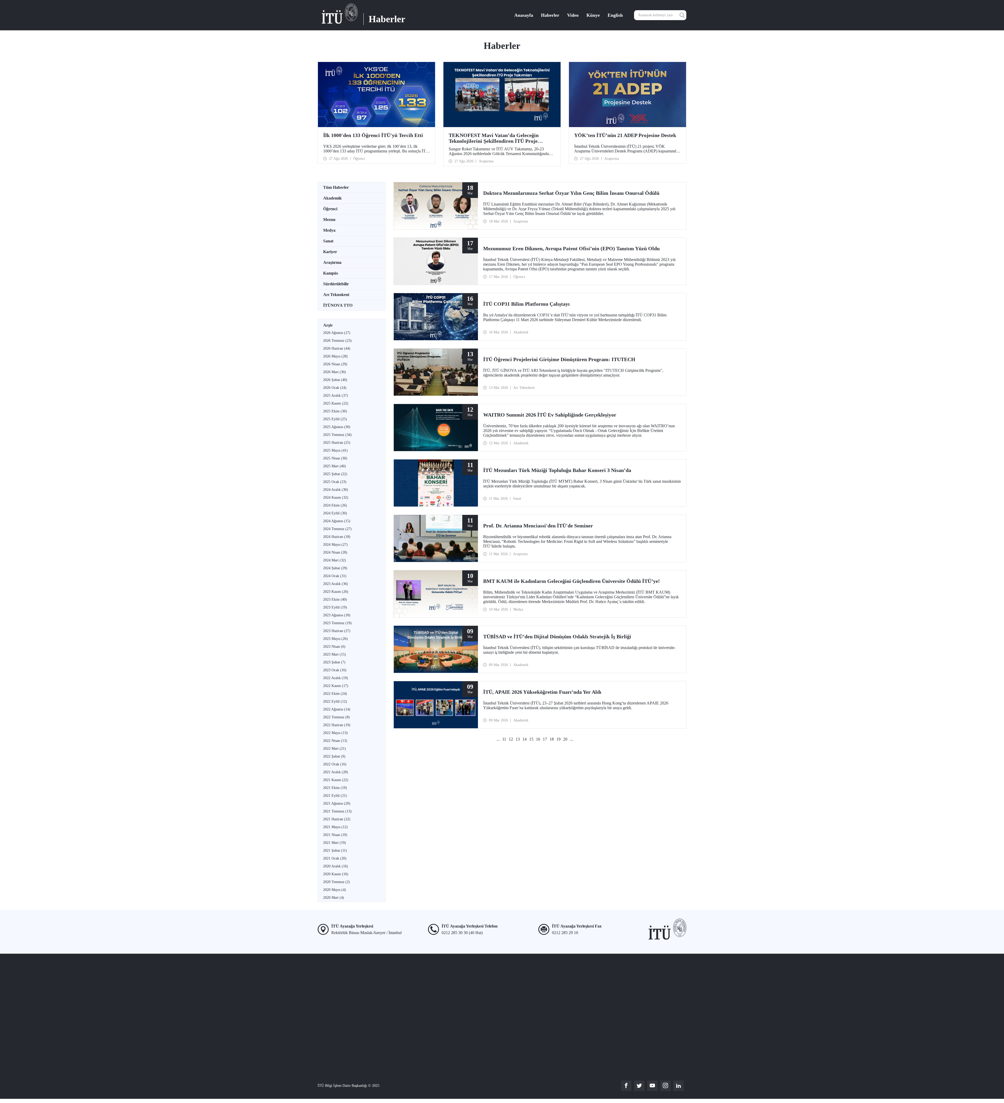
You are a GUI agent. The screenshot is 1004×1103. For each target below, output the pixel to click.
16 (538, 739)
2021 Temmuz (337, 811)
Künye (593, 15)
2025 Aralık (335, 395)
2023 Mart (334, 654)
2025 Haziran (336, 443)
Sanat (328, 241)
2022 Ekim (335, 694)
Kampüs (330, 273)
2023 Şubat (334, 662)
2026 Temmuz (337, 341)
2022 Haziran (336, 725)
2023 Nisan (334, 647)
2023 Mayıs (335, 639)
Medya (329, 230)
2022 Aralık (335, 678)
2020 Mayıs (334, 890)
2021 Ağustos (336, 803)
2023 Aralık (335, 584)
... (498, 739)
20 (565, 739)
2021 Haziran (336, 819)
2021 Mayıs (335, 827)
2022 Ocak (334, 764)
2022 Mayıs (335, 733)
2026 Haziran (336, 348)
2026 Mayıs (335, 356)
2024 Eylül (335, 513)
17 (545, 739)
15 (531, 739)
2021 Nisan (335, 835)
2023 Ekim (335, 599)
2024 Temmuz (337, 529)
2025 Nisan (335, 458)
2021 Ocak (334, 858)
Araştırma (332, 262)
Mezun (329, 219)
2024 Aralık (335, 490)
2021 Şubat (335, 850)
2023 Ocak (334, 670)
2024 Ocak (334, 576)
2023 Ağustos (336, 615)
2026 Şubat (335, 380)
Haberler (550, 15)
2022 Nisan (335, 741)
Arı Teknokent (336, 294)
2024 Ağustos (336, 521)
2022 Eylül (335, 701)
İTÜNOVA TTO (337, 305)
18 (552, 739)
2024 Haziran (336, 537)
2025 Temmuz (337, 435)
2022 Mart (334, 749)
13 (518, 739)
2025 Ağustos (336, 427)
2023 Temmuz (337, 623)
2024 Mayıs (335, 545)
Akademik (332, 198)
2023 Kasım (335, 592)
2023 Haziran (336, 631)
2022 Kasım (335, 686)
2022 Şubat (334, 756)
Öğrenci (330, 209)
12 (511, 739)
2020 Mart (333, 898)
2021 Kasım (335, 780)
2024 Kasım (335, 497)
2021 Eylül (335, 796)
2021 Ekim (335, 788)
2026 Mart (334, 372)
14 (524, 739)
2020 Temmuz (336, 882)
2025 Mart (334, 466)
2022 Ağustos (336, 709)
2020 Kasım (335, 874)
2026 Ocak (334, 388)
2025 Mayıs (335, 450)
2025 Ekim (335, 411)
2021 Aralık (335, 772)
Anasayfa (523, 15)
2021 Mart (334, 843)
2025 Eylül (335, 419)
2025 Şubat (335, 474)
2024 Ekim (335, 505)
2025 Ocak (334, 482)
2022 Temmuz (336, 717)
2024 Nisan (335, 552)
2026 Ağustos (336, 333)
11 (504, 739)
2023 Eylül (335, 607)
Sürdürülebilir (336, 284)
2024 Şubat (335, 568)
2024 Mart (334, 560)
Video (573, 15)
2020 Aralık (335, 866)
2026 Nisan (335, 364)
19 (558, 739)
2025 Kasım (335, 403)
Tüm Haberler (336, 187)
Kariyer (330, 251)
